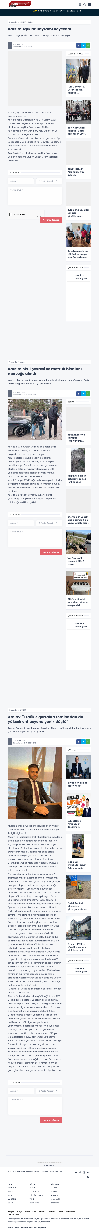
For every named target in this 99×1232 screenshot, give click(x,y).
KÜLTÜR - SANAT (27, 22)
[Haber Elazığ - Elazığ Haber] (20, 4)
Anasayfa (13, 22)
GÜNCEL (23, 710)
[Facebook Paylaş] (78, 45)
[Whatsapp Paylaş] (88, 45)
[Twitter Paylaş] (83, 45)
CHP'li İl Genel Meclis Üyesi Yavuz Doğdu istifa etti (56, 11)
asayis (22, 362)
